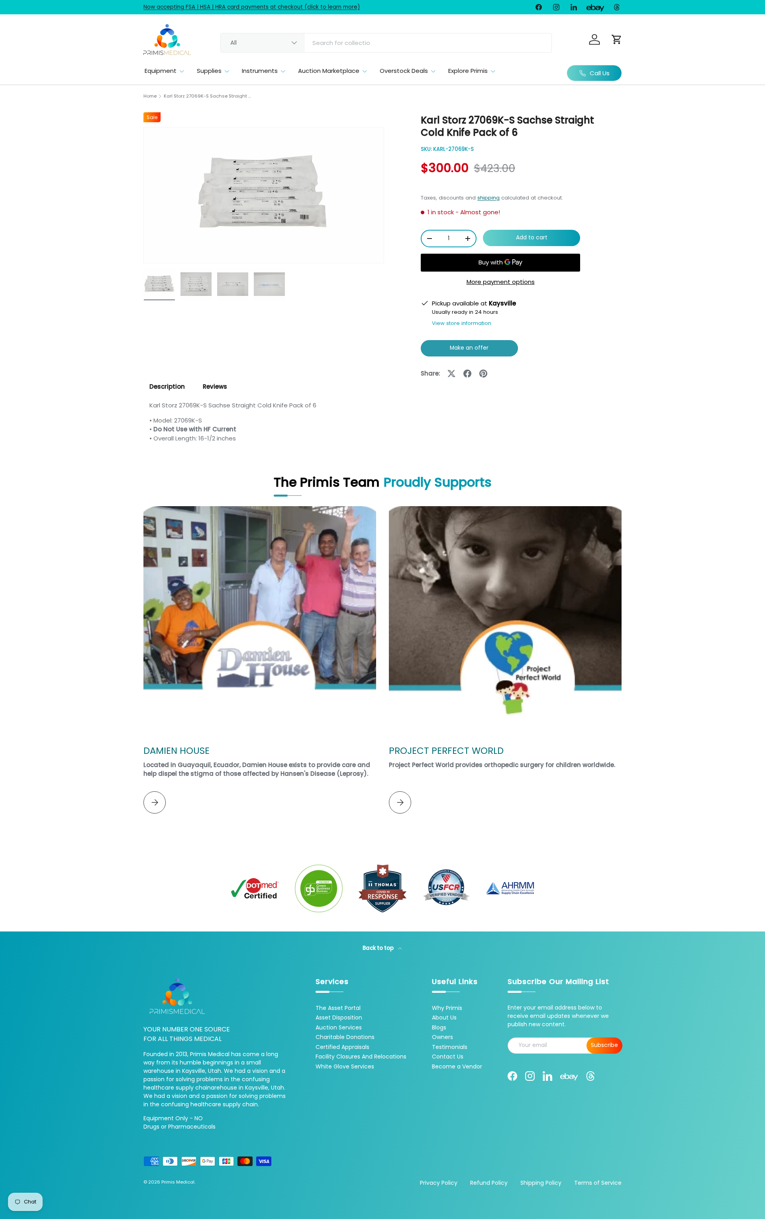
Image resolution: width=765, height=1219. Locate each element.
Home (150, 96)
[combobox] (386, 42)
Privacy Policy (438, 1183)
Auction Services (339, 1027)
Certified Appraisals (342, 1047)
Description (167, 386)
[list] (264, 195)
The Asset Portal (338, 1008)
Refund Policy (489, 1183)
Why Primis (447, 1008)
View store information (461, 323)
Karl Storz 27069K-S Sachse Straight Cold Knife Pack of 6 (208, 96)
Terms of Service (598, 1183)
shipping (488, 198)
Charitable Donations (345, 1037)
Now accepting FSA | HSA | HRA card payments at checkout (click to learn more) (251, 7)
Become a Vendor (457, 1066)
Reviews (215, 386)
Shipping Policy (540, 1183)
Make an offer (469, 350)
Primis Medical (177, 1182)
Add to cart (531, 237)
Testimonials (449, 1047)
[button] (617, 39)
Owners (442, 1037)
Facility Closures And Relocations (361, 1057)
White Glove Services (345, 1066)
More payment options (501, 282)
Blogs (439, 1027)
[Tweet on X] (451, 374)
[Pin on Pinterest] (483, 374)
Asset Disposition (339, 1017)
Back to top (379, 948)
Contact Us (447, 1057)
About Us (444, 1017)
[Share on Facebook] (467, 374)
